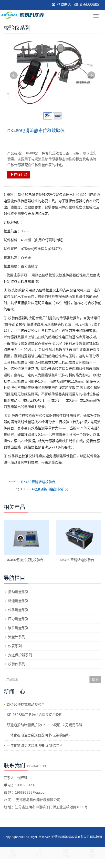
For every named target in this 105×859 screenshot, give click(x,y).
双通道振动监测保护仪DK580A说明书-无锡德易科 (44, 725)
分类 (65, 856)
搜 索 (95, 679)
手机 (39, 856)
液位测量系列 (18, 628)
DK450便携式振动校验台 (24, 560)
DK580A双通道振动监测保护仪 (44, 489)
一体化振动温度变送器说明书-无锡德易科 (38, 735)
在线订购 (20, 175)
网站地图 (96, 837)
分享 (13, 856)
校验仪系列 (16, 664)
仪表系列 (15, 646)
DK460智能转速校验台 (38, 482)
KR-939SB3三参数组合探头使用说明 (35, 715)
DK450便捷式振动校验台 (26, 704)
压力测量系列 (18, 619)
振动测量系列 (18, 592)
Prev (14, 75)
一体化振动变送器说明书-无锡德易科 (35, 745)
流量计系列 (16, 637)
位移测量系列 (18, 610)
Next (91, 75)
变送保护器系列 (20, 655)
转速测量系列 (18, 601)
